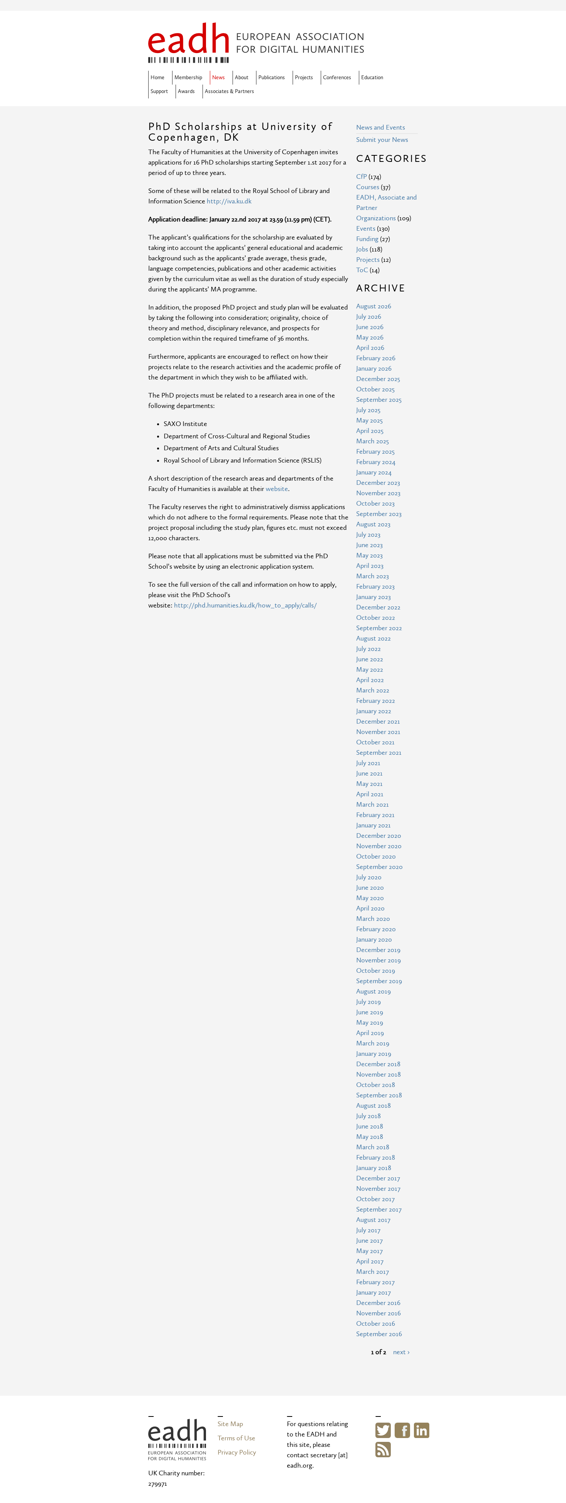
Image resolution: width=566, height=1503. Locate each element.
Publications (271, 78)
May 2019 (369, 1023)
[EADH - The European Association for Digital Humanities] (256, 58)
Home (157, 78)
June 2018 (369, 1126)
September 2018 (379, 1095)
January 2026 (374, 369)
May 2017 (369, 1251)
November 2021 (378, 732)
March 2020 (373, 919)
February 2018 (375, 1157)
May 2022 (369, 670)
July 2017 (368, 1230)
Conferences (337, 78)
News (218, 78)
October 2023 (375, 503)
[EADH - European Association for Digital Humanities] (177, 1455)
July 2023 (368, 535)
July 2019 (368, 1002)
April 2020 (370, 908)
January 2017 (373, 1292)
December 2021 (378, 721)
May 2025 (369, 420)
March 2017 (372, 1272)
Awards (186, 91)
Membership (188, 78)
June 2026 (369, 327)
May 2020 (370, 898)
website (277, 489)
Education (372, 78)
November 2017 (378, 1189)
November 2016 (378, 1313)
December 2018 (378, 1064)
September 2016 (379, 1334)
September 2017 (379, 1209)
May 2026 (369, 337)
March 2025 (372, 441)
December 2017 (378, 1178)
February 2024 (375, 462)
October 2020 (376, 856)
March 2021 (372, 805)
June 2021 (369, 773)
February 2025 (375, 452)
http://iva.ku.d (227, 201)
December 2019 (378, 950)
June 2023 (369, 545)
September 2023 (379, 514)
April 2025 (369, 431)
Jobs (362, 249)
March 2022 (372, 690)
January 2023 (373, 597)
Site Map (230, 1424)
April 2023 (369, 566)
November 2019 (378, 960)
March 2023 (372, 576)
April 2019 (370, 1033)
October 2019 (375, 971)
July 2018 (368, 1116)
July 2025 (368, 410)
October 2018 (375, 1085)
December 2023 (378, 483)
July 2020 (369, 877)
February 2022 (375, 701)
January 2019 (373, 1054)
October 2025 (375, 389)
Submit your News (382, 140)
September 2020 (379, 867)
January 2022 (373, 711)
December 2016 (378, 1303)
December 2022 (378, 607)
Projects (304, 78)
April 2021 (369, 794)
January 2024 (374, 472)
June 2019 (369, 1012)
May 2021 (369, 784)
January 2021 (373, 825)
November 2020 (379, 846)
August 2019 (373, 991)
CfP (361, 177)
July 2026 (368, 317)
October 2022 (375, 618)
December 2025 (378, 379)
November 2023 (378, 493)
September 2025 (379, 400)
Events (365, 229)
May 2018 (369, 1137)
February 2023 (375, 587)
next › (401, 1352)
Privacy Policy (237, 1452)
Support (159, 91)
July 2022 (368, 649)
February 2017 (375, 1282)
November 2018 (378, 1074)
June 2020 (370, 888)
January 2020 (374, 939)
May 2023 (369, 555)
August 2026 (373, 306)
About (241, 78)
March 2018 (372, 1147)
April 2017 (369, 1261)
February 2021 (375, 815)
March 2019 (372, 1043)
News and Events (380, 127)
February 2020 (376, 929)
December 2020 (378, 836)
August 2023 (373, 524)
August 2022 (373, 638)
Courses (367, 187)
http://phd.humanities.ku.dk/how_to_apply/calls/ (245, 605)
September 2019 (379, 981)
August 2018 (373, 1106)
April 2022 (370, 680)
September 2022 (379, 628)
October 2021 (375, 742)
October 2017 (375, 1199)
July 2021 (368, 763)
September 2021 (379, 753)
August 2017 (373, 1220)
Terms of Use (236, 1438)
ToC (362, 270)
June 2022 (369, 659)
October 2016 (375, 1324)
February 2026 (375, 358)
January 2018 (373, 1168)
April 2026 (370, 348)
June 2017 (369, 1241)
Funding (367, 239)
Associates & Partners (229, 91)
